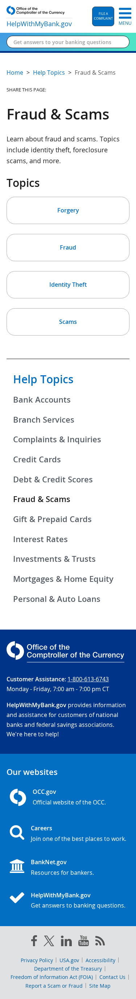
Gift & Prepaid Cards (52, 519)
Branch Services (43, 419)
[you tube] (83, 942)
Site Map (100, 985)
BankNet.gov (49, 862)
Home (15, 72)
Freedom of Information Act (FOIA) (52, 976)
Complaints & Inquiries (57, 439)
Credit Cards (37, 459)
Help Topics (43, 379)
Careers (41, 828)
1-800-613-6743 (88, 679)
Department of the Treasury (68, 968)
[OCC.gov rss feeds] (100, 942)
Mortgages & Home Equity (63, 578)
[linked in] (66, 942)
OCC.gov (44, 792)
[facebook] (34, 942)
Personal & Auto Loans (56, 598)
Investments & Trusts (54, 558)
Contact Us (112, 976)
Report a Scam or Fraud (54, 985)
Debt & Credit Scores (53, 479)
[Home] (20, 898)
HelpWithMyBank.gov (61, 895)
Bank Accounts (42, 399)
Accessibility (100, 960)
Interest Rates (40, 539)
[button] (103, 16)
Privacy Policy (37, 960)
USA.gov (69, 960)
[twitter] (49, 942)
